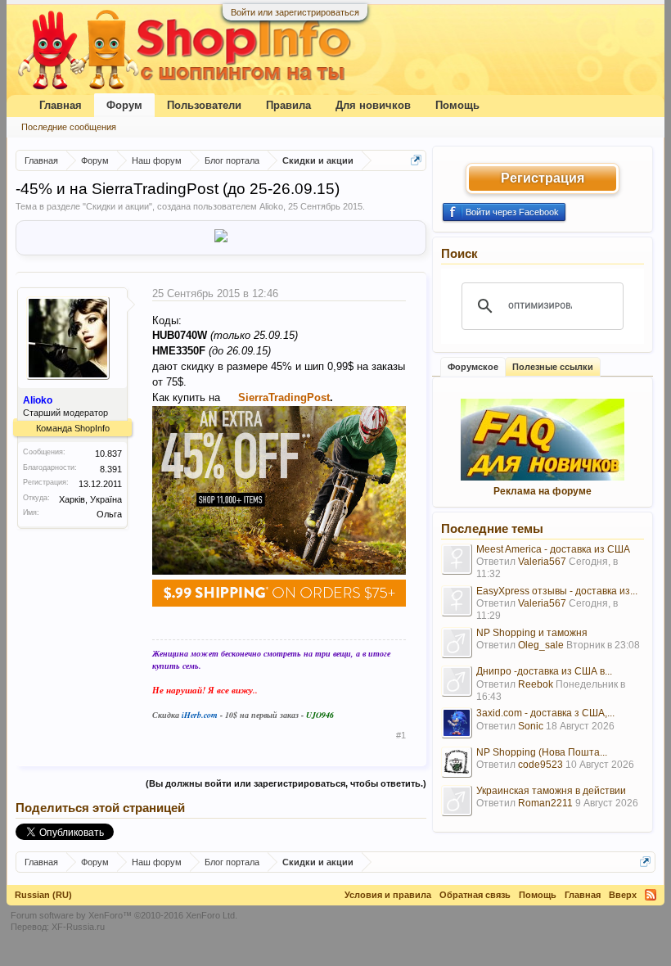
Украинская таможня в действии (551, 791)
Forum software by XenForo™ (124, 915)
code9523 (540, 764)
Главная (60, 105)
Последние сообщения (68, 127)
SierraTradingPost (284, 397)
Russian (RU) (43, 895)
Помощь (457, 105)
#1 (401, 735)
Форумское (473, 367)
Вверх (623, 895)
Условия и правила (388, 895)
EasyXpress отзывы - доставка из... (556, 591)
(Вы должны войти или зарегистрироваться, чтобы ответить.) (286, 783)
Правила (288, 105)
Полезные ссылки (552, 367)
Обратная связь (475, 895)
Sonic (530, 726)
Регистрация (542, 178)
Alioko (271, 206)
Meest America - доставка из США (553, 549)
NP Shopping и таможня (532, 633)
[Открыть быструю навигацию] (416, 160)
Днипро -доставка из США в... (544, 671)
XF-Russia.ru (78, 927)
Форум (124, 105)
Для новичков (373, 105)
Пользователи (204, 105)
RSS (650, 895)
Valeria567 (542, 561)
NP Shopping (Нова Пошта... (541, 752)
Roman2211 (545, 803)
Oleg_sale (541, 645)
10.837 (108, 453)
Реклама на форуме (542, 491)
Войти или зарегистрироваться (295, 12)
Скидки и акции (117, 206)
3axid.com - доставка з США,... (545, 713)
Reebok (535, 684)
